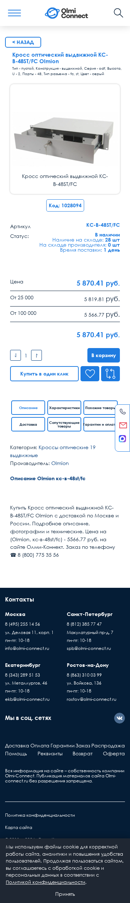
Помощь (16, 753)
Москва (15, 614)
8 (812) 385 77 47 (84, 624)
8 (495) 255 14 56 (22, 624)
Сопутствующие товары (64, 424)
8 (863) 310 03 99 (84, 675)
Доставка (28, 424)
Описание (28, 407)
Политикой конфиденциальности (45, 882)
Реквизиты (50, 753)
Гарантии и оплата (100, 424)
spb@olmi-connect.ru (89, 648)
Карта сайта (18, 827)
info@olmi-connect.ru (27, 648)
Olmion (60, 463)
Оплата (39, 745)
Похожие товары (100, 407)
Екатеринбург (22, 665)
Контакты (19, 599)
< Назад (23, 42)
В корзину (103, 355)
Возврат (82, 753)
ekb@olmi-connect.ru (27, 699)
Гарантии (63, 745)
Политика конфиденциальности (40, 815)
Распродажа (108, 745)
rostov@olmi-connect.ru (91, 699)
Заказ (82, 745)
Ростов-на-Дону (88, 665)
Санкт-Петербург (90, 614)
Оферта (114, 753)
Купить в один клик (44, 373)
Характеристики (64, 407)
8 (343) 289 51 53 (22, 675)
